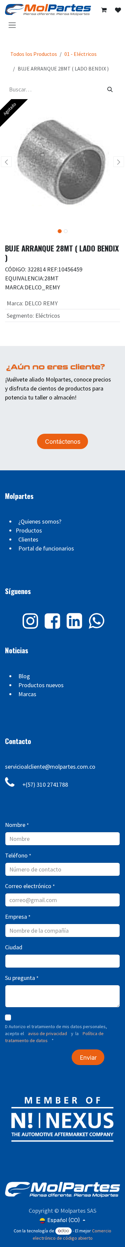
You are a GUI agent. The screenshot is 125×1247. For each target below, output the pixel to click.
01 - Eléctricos (80, 54)
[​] (118, 10)
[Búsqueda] (110, 89)
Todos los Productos (33, 54)
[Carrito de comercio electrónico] (103, 10)
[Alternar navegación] (12, 24)
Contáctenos (62, 441)
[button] (6, 161)
